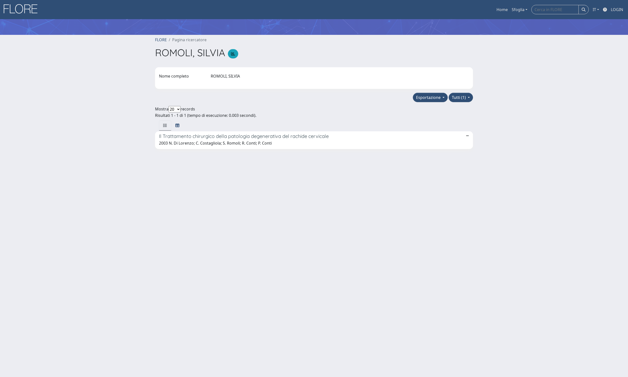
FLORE (161, 39)
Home (502, 9)
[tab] (165, 125)
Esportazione (429, 97)
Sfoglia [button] (518, 9)
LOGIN (617, 9)
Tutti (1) (459, 97)
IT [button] (594, 9)
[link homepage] (22, 9)
